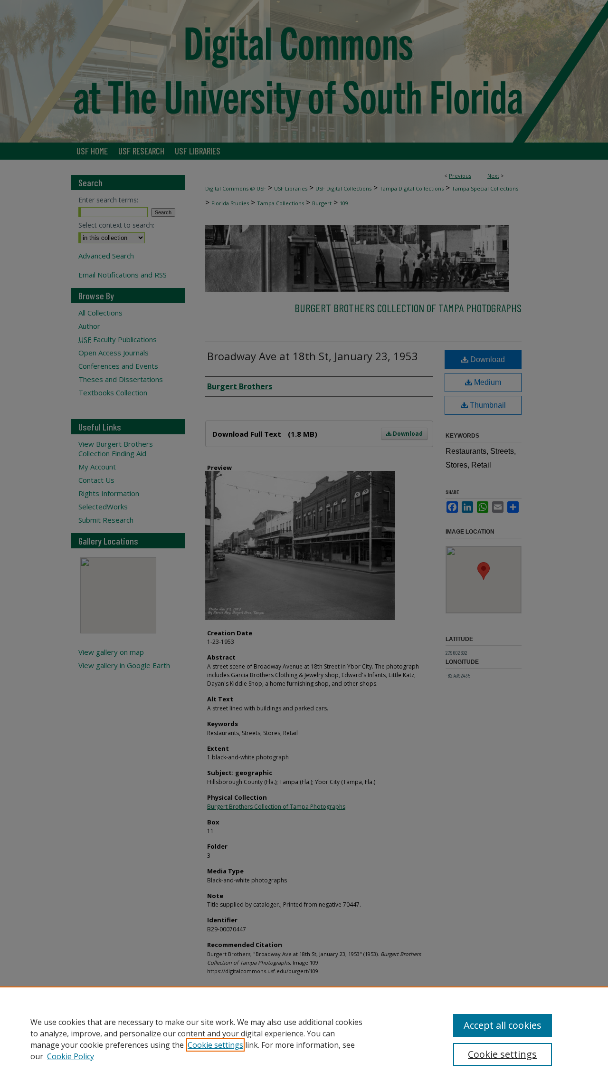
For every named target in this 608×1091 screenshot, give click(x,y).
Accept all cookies (503, 1025)
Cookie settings (215, 1045)
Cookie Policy (70, 1056)
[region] (304, 1038)
